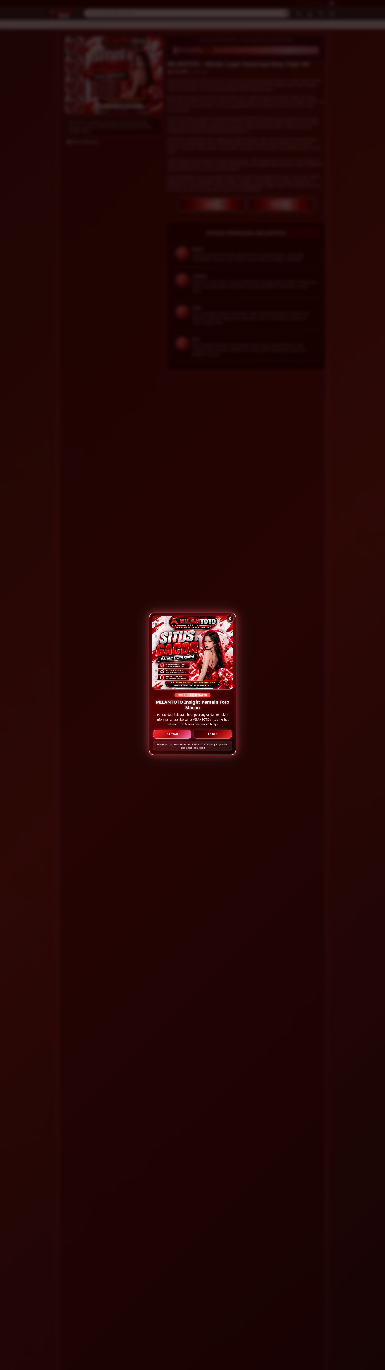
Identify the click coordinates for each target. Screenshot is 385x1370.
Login (213, 734)
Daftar (172, 734)
